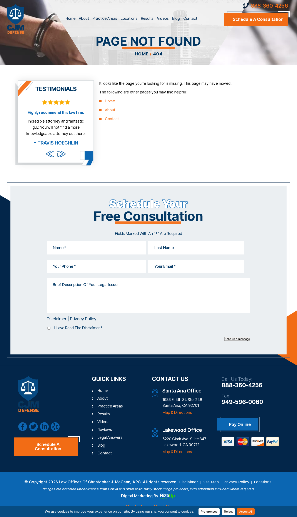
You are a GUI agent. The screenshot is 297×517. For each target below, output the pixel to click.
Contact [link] (112, 119)
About (84, 18)
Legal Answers (109, 437)
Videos (163, 18)
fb (22, 426)
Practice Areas (104, 18)
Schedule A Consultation (48, 446)
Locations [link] (263, 482)
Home (70, 18)
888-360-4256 (269, 5)
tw (33, 426)
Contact (190, 18)
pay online (240, 424)
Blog (176, 18)
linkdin (44, 426)
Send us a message (237, 339)
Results (147, 18)
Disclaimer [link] (188, 482)
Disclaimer (57, 318)
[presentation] (50, 154)
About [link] (110, 110)
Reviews (104, 429)
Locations (129, 18)
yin (55, 426)
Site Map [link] (211, 482)
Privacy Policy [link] (236, 482)
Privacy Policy (83, 318)
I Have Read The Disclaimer (78, 328)
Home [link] (110, 101)
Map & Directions (177, 412)
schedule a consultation (258, 19)
